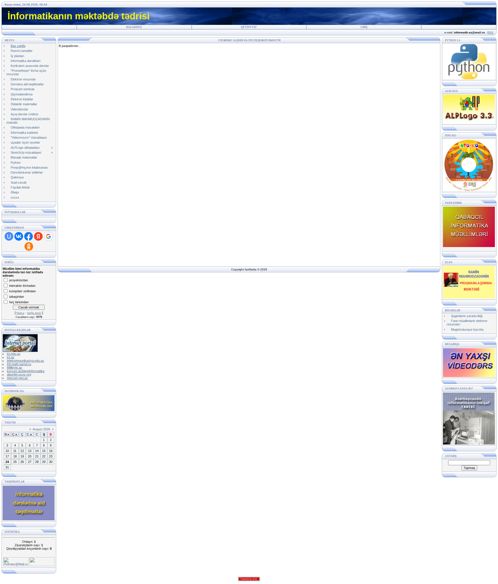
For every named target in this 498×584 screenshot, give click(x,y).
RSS (490, 32)
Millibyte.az (14, 367)
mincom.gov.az (17, 378)
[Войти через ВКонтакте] (18, 236)
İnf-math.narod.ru (19, 364)
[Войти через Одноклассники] (28, 246)
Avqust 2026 (41, 429)
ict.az (10, 357)
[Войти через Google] (48, 236)
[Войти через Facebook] (28, 236)
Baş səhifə (134, 27)
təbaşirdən (16, 296)
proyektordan (18, 280)
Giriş (364, 27)
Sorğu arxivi (34, 313)
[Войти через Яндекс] (38, 236)
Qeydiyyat (249, 27)
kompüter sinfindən (22, 291)
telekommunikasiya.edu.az (25, 360)
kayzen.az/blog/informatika (25, 371)
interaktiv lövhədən (22, 285)
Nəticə (20, 313)
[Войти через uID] (9, 236)
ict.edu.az (13, 353)
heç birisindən (19, 302)
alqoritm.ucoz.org (19, 374)
